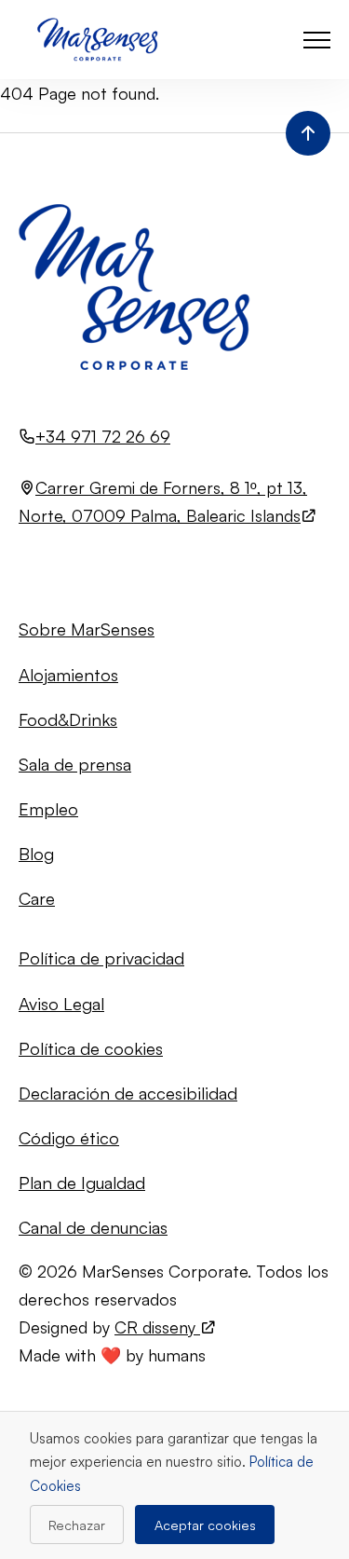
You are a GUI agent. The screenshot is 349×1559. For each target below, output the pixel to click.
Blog (36, 853)
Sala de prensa (75, 763)
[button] (316, 39)
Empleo (48, 808)
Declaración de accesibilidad (128, 1092)
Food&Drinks (68, 719)
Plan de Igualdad (82, 1182)
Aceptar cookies (205, 1524)
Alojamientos (68, 674)
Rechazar (76, 1524)
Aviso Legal (61, 1003)
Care (37, 898)
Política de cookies (91, 1048)
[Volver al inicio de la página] (308, 133)
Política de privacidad (101, 957)
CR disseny (157, 1327)
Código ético (69, 1137)
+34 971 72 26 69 (102, 436)
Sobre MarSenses (86, 628)
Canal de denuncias (93, 1227)
